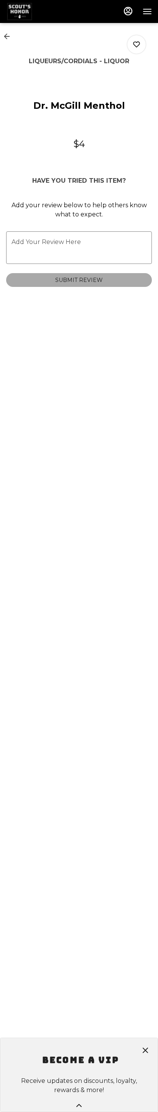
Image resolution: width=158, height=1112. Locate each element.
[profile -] (128, 11)
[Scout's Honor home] (40, 11)
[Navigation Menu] (147, 11)
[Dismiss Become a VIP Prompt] (145, 1050)
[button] (9, 36)
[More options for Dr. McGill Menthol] (136, 44)
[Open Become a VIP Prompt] (79, 1105)
